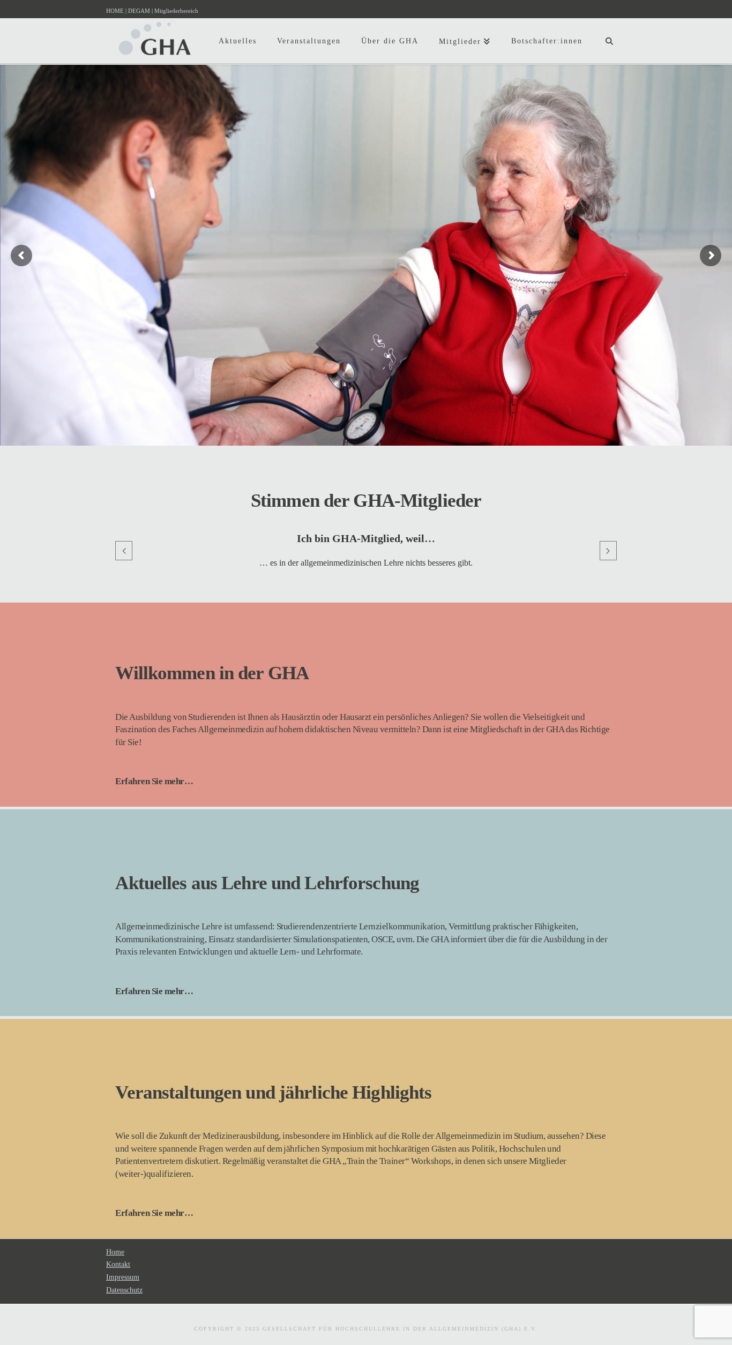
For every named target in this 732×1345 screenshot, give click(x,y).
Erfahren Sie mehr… (154, 781)
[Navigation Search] (609, 32)
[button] (123, 550)
